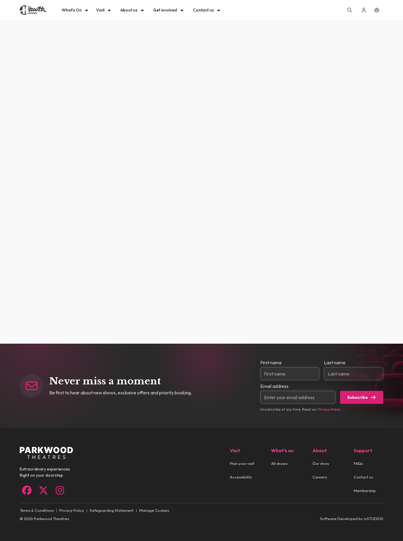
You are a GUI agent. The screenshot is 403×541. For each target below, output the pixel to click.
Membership (365, 490)
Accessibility (241, 477)
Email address (274, 386)
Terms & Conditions (37, 510)
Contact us (363, 477)
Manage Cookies (154, 510)
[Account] (363, 10)
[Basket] (376, 10)
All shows (279, 463)
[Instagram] (60, 490)
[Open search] (349, 10)
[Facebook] (27, 490)
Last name (334, 362)
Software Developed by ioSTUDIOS (351, 518)
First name (271, 362)
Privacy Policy (329, 409)
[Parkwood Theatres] (33, 10)
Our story (320, 463)
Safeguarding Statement (112, 510)
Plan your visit (242, 463)
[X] (43, 490)
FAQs (358, 463)
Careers (319, 477)
